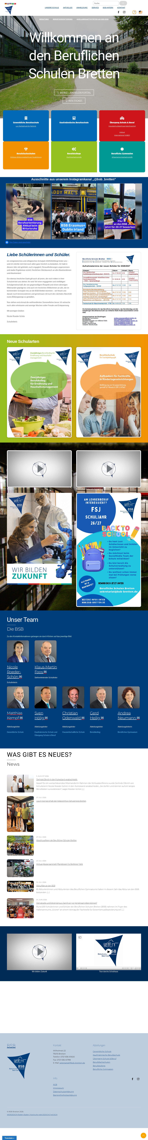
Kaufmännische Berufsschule (106, 1055)
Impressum (58, 1088)
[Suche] (123, 3)
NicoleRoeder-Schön (14, 672)
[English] (8, 4)
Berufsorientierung (63, 19)
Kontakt (121, 8)
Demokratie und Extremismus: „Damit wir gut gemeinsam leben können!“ (66, 903)
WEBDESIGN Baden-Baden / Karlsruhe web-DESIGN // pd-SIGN (32, 1115)
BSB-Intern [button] (108, 8)
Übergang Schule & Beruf (104, 1059)
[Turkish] (15, 4)
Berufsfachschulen (101, 1062)
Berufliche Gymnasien (103, 1069)
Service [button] (95, 8)
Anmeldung (82, 8)
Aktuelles (67, 8)
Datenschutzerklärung (63, 1092)
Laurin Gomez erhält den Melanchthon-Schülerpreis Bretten (61, 801)
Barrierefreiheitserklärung (65, 1095)
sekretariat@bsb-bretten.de (72, 1063)
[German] (6, 4)
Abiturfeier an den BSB (45, 885)
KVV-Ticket (75, 100)
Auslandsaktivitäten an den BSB (93, 19)
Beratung (44, 19)
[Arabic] (13, 4)
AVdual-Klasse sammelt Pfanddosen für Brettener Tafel (59, 864)
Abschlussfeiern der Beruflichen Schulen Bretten (56, 840)
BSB (11, 1046)
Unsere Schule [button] (52, 8)
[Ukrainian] (10, 4)
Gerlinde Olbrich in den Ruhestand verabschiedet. (56, 779)
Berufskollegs (99, 1066)
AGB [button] (55, 1084)
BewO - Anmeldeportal (75, 92)
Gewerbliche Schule (102, 1051)
